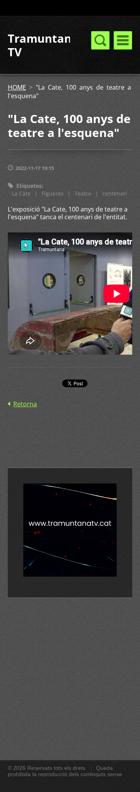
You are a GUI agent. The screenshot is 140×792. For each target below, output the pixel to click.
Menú (123, 40)
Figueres (53, 193)
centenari (114, 193)
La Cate (21, 193)
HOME (17, 87)
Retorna (25, 404)
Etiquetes (29, 185)
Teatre (83, 193)
